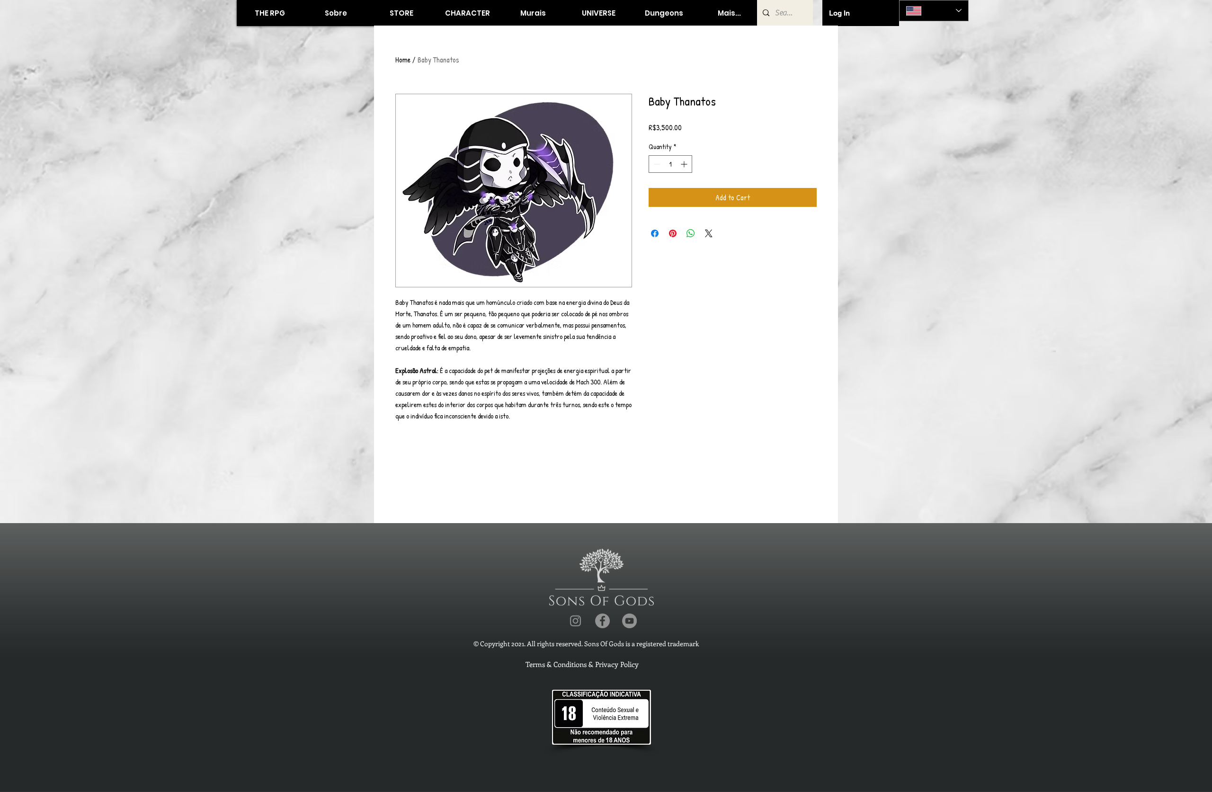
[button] (401, 13)
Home (402, 59)
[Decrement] (656, 164)
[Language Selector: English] (934, 10)
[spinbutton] (670, 164)
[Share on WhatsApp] (690, 233)
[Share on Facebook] (654, 233)
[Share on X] (708, 233)
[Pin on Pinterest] (672, 233)
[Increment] (685, 164)
